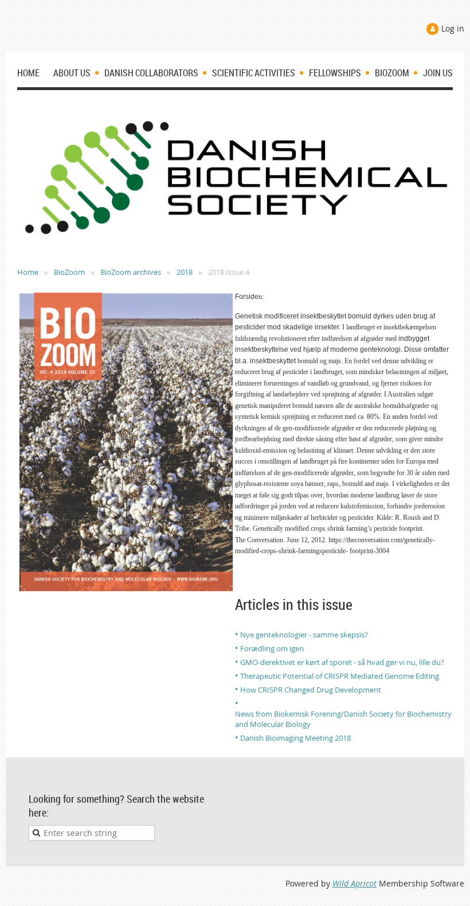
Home (27, 272)
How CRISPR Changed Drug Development (310, 690)
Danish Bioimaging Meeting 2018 (295, 738)
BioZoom (69, 272)
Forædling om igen (272, 648)
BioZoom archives (130, 272)
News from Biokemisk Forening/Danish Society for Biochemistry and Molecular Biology (343, 719)
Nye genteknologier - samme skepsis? (304, 634)
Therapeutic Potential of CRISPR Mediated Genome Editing (339, 676)
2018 (185, 272)
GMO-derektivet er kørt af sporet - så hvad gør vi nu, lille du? (342, 662)
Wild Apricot (354, 883)
